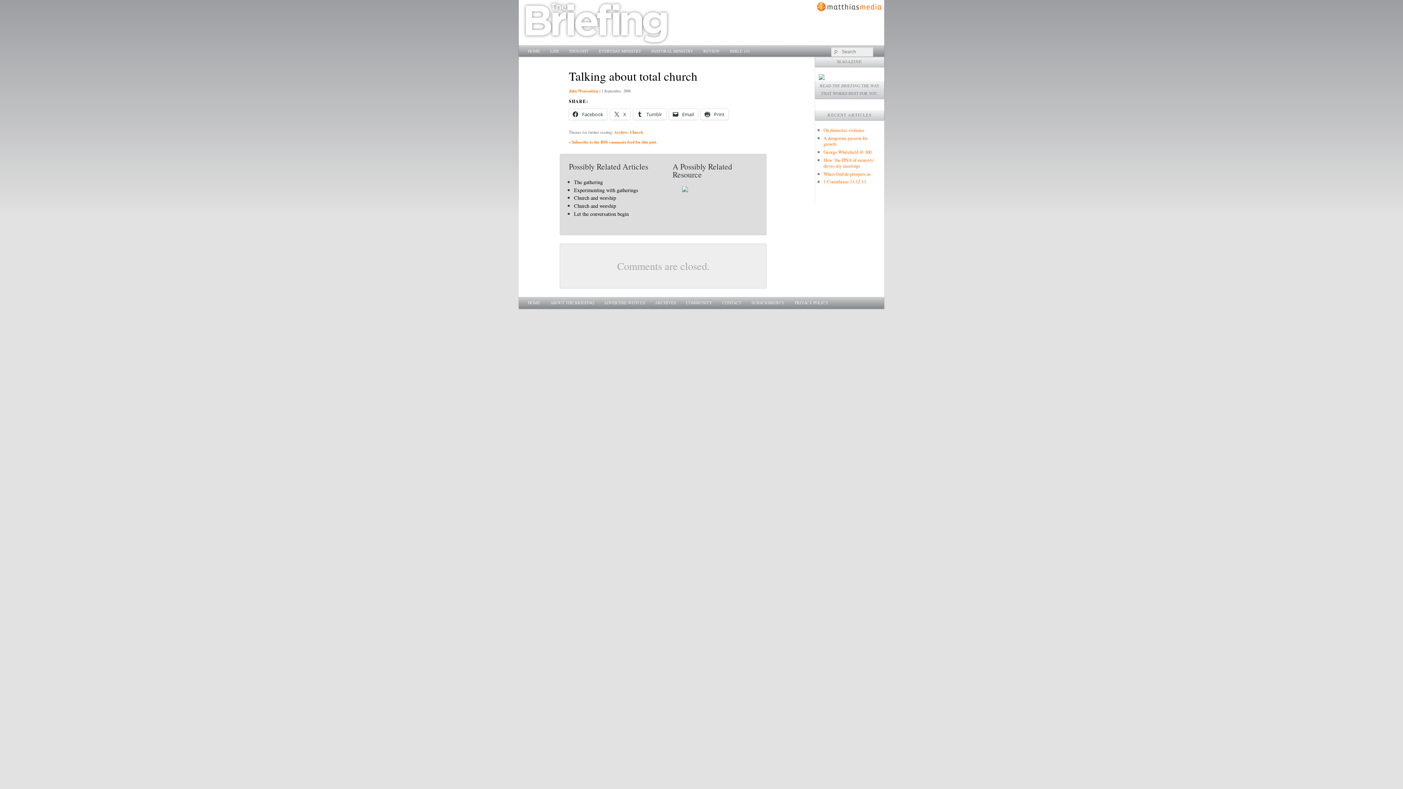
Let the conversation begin (601, 213)
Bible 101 (740, 51)
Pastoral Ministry (672, 51)
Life (554, 51)
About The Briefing (572, 302)
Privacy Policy (811, 302)
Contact (731, 302)
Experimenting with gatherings (606, 190)
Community (699, 302)
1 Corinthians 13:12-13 (845, 181)
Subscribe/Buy (768, 302)
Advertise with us (624, 302)
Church (636, 132)
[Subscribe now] (822, 78)
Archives (665, 302)
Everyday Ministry (620, 51)
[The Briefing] (596, 41)
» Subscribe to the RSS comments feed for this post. (613, 142)
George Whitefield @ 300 (847, 152)
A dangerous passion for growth (845, 141)
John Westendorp (583, 91)
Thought (579, 51)
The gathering (588, 182)
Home (534, 51)
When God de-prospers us (847, 174)
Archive (621, 132)
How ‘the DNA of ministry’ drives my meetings (849, 163)
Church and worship (595, 197)
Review (711, 51)
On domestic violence (844, 130)
